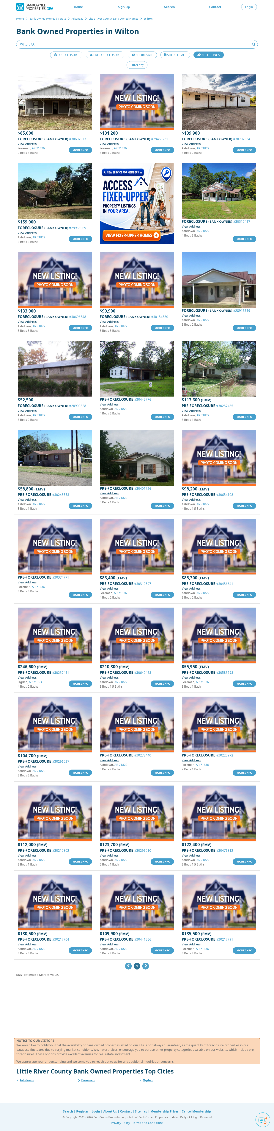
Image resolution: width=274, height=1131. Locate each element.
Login (249, 7)
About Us (110, 1111)
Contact (215, 7)
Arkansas (77, 18)
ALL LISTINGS (210, 55)
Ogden (148, 1080)
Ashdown (27, 1080)
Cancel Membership (196, 1111)
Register (82, 1111)
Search (169, 7)
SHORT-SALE (144, 55)
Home (78, 7)
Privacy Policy (120, 1123)
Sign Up (124, 7)
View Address (27, 144)
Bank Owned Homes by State (47, 18)
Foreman (88, 1080)
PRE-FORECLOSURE (106, 55)
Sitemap (141, 1111)
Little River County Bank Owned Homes (113, 18)
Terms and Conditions (147, 1123)
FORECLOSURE (67, 55)
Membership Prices (164, 1111)
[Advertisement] (137, 1007)
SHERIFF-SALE (176, 55)
